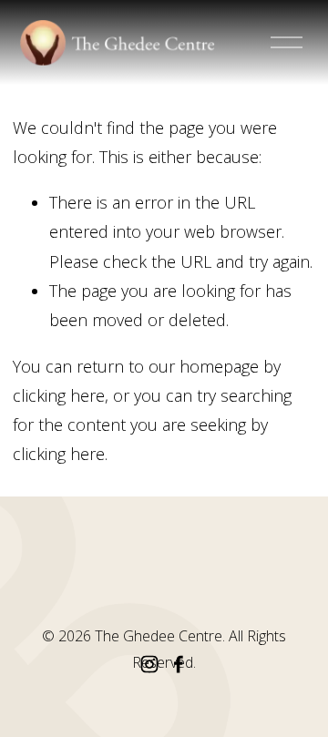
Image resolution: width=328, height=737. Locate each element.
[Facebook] (178, 664)
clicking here (59, 395)
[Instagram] (149, 664)
